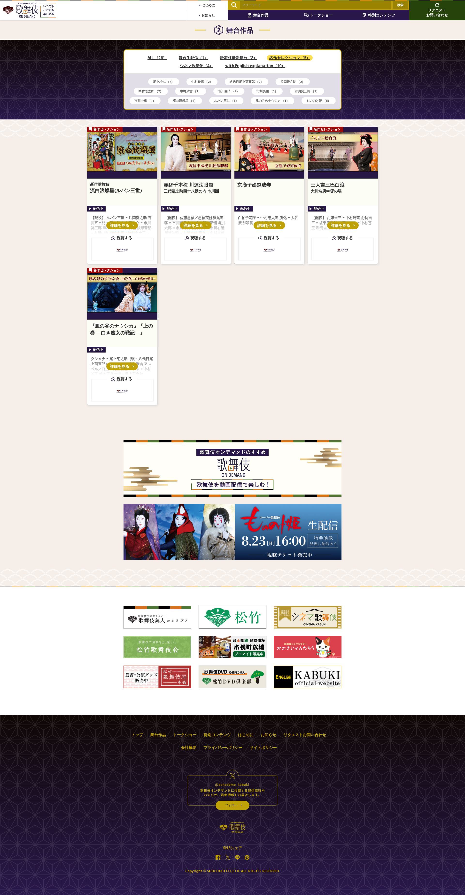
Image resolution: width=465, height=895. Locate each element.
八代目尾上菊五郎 (247, 81)
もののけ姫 (318, 100)
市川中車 (145, 100)
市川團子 (229, 91)
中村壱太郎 (151, 91)
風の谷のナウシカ (272, 100)
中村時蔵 (202, 81)
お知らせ (268, 734)
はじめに (246, 734)
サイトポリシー (263, 747)
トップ (137, 734)
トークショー (184, 734)
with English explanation (255, 65)
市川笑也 (267, 91)
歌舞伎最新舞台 (238, 57)
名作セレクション (289, 57)
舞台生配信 (193, 57)
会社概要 (188, 747)
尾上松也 (163, 81)
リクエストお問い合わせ (305, 734)
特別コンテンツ (217, 734)
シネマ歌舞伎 (196, 65)
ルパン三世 (226, 100)
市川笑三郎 (307, 91)
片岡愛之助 (292, 81)
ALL (157, 57)
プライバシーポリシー (223, 747)
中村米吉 (190, 91)
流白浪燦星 (185, 100)
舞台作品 (158, 734)
